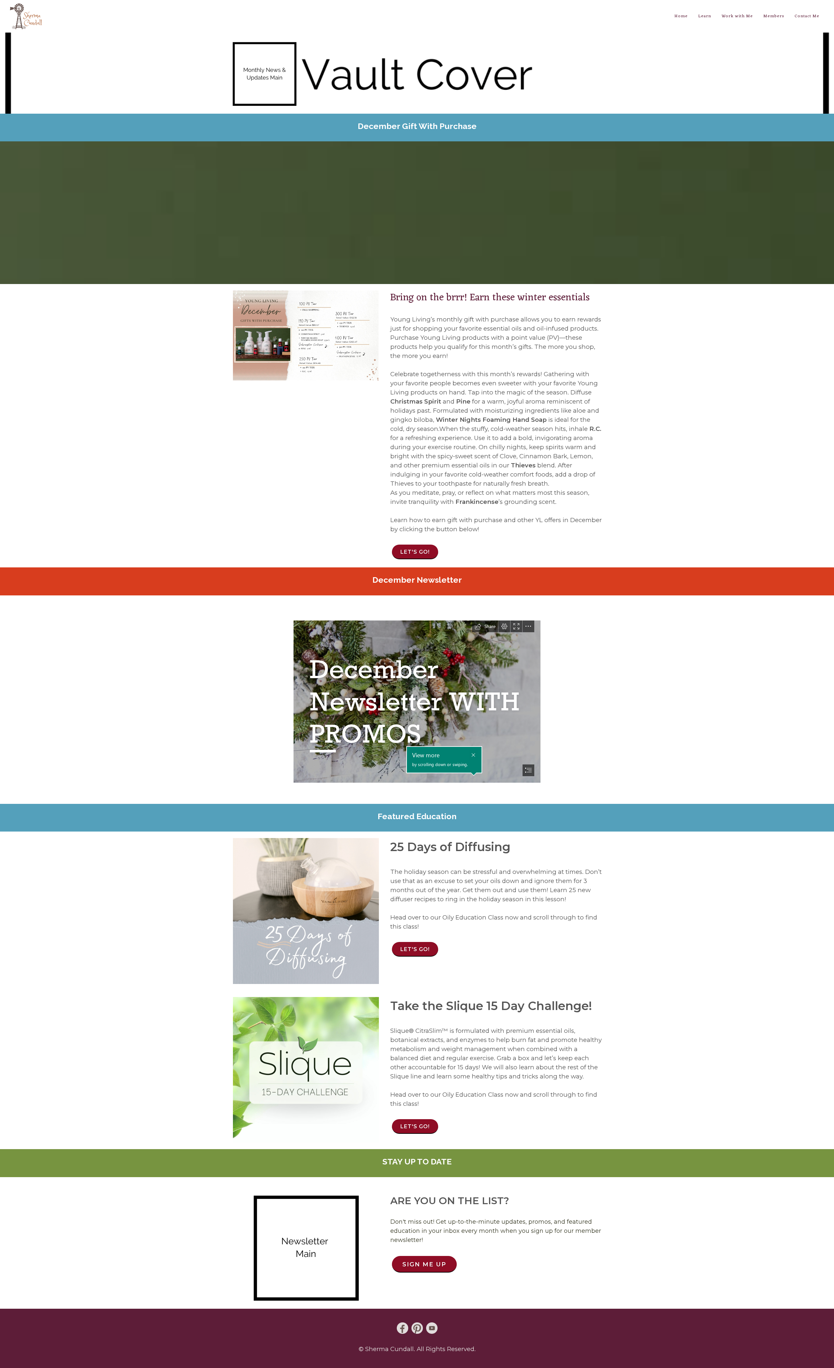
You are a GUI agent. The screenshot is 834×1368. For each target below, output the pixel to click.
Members (773, 16)
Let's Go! (415, 552)
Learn (704, 16)
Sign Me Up (424, 1264)
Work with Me (737, 16)
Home (681, 16)
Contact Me (807, 16)
